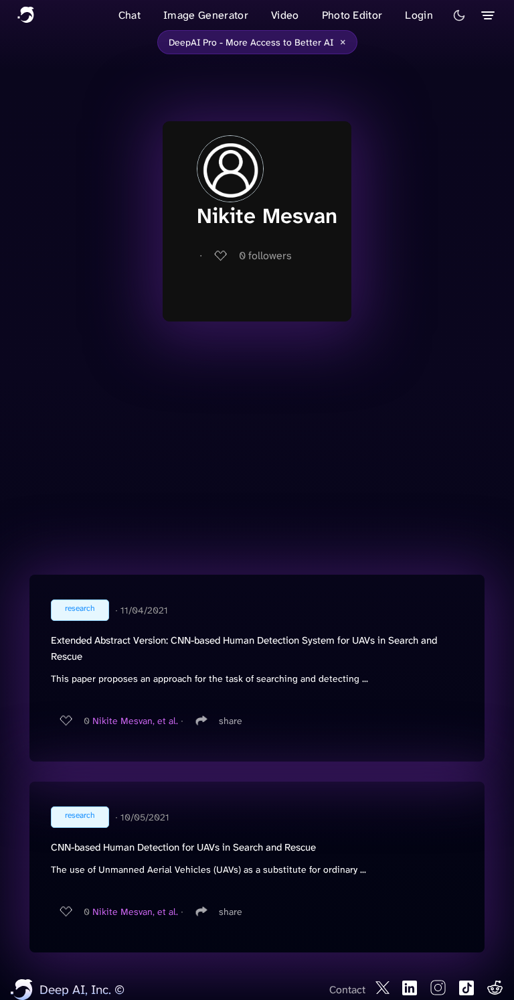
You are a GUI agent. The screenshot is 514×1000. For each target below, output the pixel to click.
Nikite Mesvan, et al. (135, 721)
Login (419, 15)
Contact (347, 990)
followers (265, 255)
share (230, 721)
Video (285, 15)
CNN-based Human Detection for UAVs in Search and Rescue (183, 847)
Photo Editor (352, 15)
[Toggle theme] (459, 15)
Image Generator (205, 15)
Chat (129, 15)
